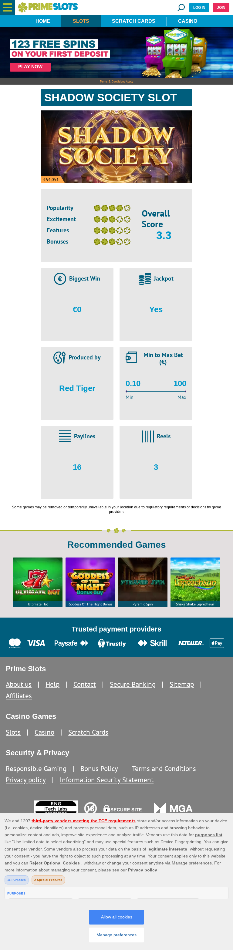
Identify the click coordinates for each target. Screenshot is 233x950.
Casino (187, 21)
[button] (7, 7)
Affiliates (19, 695)
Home (42, 21)
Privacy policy (26, 779)
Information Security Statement (107, 779)
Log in (199, 7)
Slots (81, 21)
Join (221, 7)
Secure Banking (133, 684)
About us (19, 684)
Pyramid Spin (143, 604)
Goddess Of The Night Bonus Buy (90, 604)
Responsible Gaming (36, 768)
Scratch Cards (133, 21)
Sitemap (182, 684)
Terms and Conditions (164, 768)
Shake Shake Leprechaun (195, 604)
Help (52, 684)
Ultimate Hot (38, 604)
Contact (84, 684)
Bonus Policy (99, 768)
